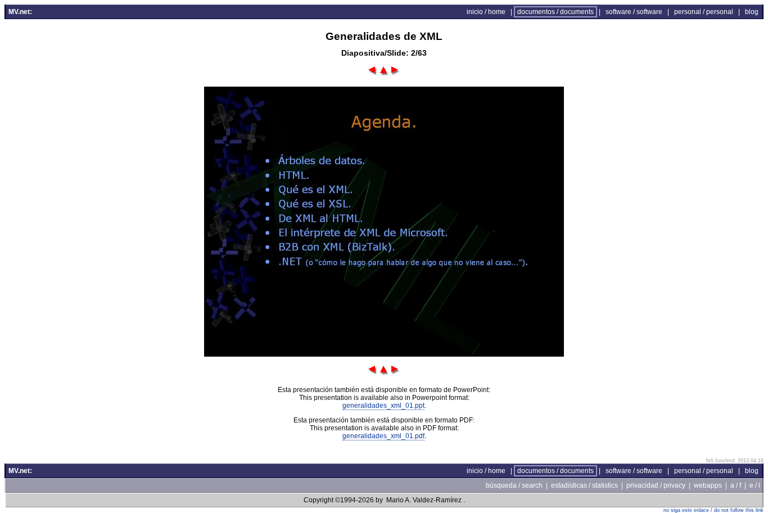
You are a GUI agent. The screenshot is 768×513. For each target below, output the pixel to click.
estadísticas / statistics (584, 485)
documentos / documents (555, 12)
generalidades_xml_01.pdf (383, 436)
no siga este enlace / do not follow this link (713, 510)
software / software (634, 12)
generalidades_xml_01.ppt (383, 406)
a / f (735, 485)
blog (751, 12)
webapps (708, 485)
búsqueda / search (514, 485)
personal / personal (703, 12)
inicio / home (486, 12)
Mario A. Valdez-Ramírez (424, 500)
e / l (754, 485)
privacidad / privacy (655, 485)
